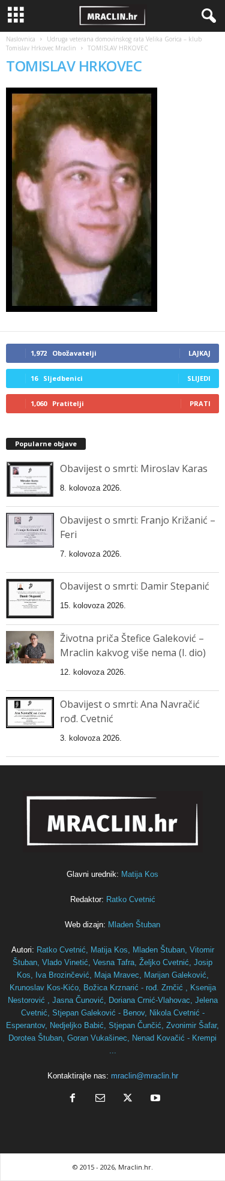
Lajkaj (199, 352)
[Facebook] (72, 1099)
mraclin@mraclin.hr (144, 1075)
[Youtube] (154, 1099)
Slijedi (199, 378)
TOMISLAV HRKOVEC (74, 66)
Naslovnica (20, 39)
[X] (128, 1099)
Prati (200, 403)
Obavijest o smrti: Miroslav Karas (134, 468)
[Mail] (100, 1099)
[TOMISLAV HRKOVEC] (112, 200)
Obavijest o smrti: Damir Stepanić (134, 586)
